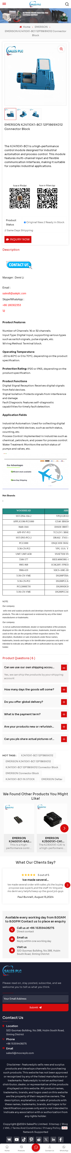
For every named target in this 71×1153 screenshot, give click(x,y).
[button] (64, 828)
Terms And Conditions (26, 1128)
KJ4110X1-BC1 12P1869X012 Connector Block (32, 767)
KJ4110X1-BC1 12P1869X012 (37, 755)
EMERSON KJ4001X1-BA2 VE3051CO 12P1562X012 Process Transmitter (19, 840)
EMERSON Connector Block (22, 773)
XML (7, 1128)
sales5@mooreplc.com (20, 1053)
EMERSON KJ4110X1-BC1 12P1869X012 (28, 761)
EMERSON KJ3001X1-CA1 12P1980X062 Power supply (52, 840)
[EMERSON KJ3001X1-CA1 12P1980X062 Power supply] (52, 819)
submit (33, 1007)
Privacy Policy (52, 1128)
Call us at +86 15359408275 (35, 928)
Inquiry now (20, 239)
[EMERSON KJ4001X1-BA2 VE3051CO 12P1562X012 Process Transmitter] (19, 819)
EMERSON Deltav (51, 779)
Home (26, 26)
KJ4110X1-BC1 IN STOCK (20, 779)
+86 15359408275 (16, 1043)
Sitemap (54, 1124)
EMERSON (41, 26)
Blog (65, 1124)
